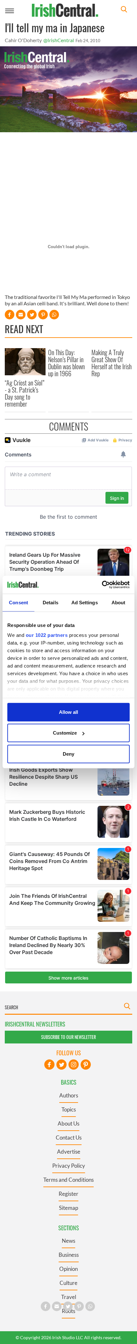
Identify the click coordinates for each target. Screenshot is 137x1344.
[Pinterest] (86, 1064)
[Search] (124, 10)
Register (68, 1193)
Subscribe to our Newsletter (68, 1037)
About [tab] (119, 602)
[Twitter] (61, 1064)
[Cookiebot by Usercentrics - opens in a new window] (102, 585)
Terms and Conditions (68, 1179)
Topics (68, 1109)
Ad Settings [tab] (84, 602)
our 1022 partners (47, 635)
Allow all (68, 711)
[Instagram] (73, 1064)
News (68, 1240)
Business (69, 1254)
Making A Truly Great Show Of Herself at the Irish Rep (111, 363)
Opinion (68, 1268)
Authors (68, 1095)
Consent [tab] (18, 602)
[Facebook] (49, 1064)
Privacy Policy (68, 1165)
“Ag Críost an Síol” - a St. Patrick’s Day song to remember (24, 393)
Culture (68, 1282)
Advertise (68, 1151)
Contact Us (69, 1137)
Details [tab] (50, 602)
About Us (68, 1123)
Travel (68, 1297)
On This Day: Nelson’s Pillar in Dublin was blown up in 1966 (66, 363)
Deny (68, 753)
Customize (65, 733)
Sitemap (68, 1207)
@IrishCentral (58, 40)
